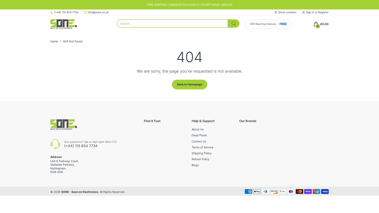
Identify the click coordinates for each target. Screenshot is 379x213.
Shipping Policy (202, 153)
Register (323, 12)
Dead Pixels (199, 135)
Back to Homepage (189, 84)
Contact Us (199, 141)
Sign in (310, 12)
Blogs (195, 165)
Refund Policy (200, 159)
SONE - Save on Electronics (79, 191)
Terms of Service (202, 147)
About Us (198, 129)
